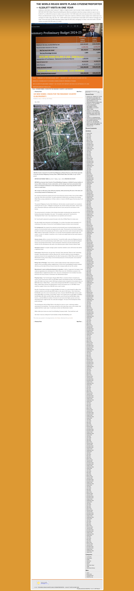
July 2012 (89, 369)
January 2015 (89, 327)
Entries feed (89, 574)
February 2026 (90, 141)
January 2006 (89, 478)
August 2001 (89, 552)
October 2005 (89, 482)
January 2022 (89, 210)
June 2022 (89, 203)
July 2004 (89, 503)
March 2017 (89, 291)
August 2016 (89, 300)
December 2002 (90, 529)
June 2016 (89, 303)
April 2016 (89, 306)
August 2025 (89, 150)
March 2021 (89, 224)
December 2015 (90, 312)
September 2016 (90, 299)
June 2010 (89, 404)
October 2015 (89, 314)
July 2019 (89, 252)
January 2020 (89, 243)
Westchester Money (91, 568)
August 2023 (89, 183)
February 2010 (90, 409)
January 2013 (89, 360)
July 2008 (89, 436)
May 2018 (89, 271)
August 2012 (89, 367)
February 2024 (90, 175)
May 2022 (89, 204)
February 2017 (90, 292)
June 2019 (89, 253)
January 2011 (89, 394)
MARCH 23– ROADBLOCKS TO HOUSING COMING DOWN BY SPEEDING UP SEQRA (54, 81)
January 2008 (89, 444)
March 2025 (89, 157)
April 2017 (89, 289)
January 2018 (89, 277)
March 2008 (89, 441)
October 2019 (89, 247)
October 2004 (89, 499)
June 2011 (89, 387)
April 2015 (89, 323)
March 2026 (89, 140)
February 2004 (90, 510)
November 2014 (90, 330)
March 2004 (89, 508)
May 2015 (89, 321)
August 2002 (89, 535)
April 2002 (89, 541)
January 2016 (89, 310)
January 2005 (89, 495)
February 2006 (90, 476)
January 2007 (89, 461)
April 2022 (89, 205)
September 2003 (90, 517)
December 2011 (90, 379)
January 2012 (89, 377)
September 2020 (90, 232)
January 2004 (89, 511)
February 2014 (90, 342)
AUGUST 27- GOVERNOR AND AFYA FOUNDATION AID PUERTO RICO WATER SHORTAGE (94, 119)
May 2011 (89, 388)
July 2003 (89, 520)
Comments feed (90, 575)
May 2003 (89, 522)
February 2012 (90, 376)
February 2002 (90, 543)
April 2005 (89, 490)
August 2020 (89, 233)
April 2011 (89, 390)
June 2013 (89, 353)
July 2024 (89, 168)
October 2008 (89, 432)
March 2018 (89, 274)
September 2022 (90, 199)
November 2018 (90, 263)
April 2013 (89, 356)
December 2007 (90, 446)
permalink (70, 318)
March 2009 (89, 425)
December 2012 (90, 362)
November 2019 (90, 246)
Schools (88, 562)
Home (34, 78)
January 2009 (89, 427)
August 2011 (89, 384)
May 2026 (89, 137)
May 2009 (89, 422)
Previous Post (38, 91)
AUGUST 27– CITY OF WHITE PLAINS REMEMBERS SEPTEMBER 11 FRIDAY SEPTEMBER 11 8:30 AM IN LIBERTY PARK (93, 106)
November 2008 (90, 430)
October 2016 (89, 298)
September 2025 (90, 148)
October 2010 (89, 398)
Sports (88, 563)
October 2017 (89, 281)
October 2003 (89, 515)
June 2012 (89, 370)
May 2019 (89, 254)
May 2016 (89, 305)
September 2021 (90, 215)
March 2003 (89, 525)
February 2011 (90, 393)
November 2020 (90, 229)
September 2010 (90, 400)
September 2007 (90, 450)
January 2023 (89, 193)
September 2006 (90, 467)
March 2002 (89, 542)
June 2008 (89, 437)
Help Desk (89, 561)
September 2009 (90, 416)
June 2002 (89, 538)
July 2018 (89, 268)
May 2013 (89, 355)
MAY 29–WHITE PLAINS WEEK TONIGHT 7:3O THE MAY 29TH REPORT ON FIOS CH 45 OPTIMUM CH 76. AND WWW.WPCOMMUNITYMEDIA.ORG (61, 85)
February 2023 (90, 192)
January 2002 (89, 545)
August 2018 (89, 267)
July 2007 (89, 453)
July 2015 (89, 319)
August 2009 (89, 418)
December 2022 (90, 194)
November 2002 (90, 531)
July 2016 (89, 302)
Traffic (88, 566)
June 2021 (89, 219)
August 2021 (89, 217)
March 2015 (89, 324)
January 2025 (89, 159)
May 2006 (89, 472)
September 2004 (90, 500)
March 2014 (89, 341)
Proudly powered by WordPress (83, 588)
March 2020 (89, 240)
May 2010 (89, 405)
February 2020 (90, 242)
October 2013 (89, 348)
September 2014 (90, 333)
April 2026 (89, 138)
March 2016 (89, 307)
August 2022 (89, 200)
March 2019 (89, 257)
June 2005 (89, 488)
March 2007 (89, 458)
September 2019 (90, 249)
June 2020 (89, 236)
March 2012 (89, 374)
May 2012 (89, 372)
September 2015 (90, 316)
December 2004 (90, 496)
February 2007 (90, 460)
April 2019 (89, 256)
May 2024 (89, 171)
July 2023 (89, 185)
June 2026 (89, 136)
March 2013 (89, 358)
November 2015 (90, 313)
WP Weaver (97, 588)
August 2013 (89, 351)
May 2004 (89, 506)
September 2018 (90, 266)
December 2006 (90, 462)
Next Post (80, 91)
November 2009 (90, 414)
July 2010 (89, 402)
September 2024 (90, 165)
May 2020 (89, 238)
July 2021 (89, 218)
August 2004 (89, 501)
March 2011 (89, 391)
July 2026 (89, 134)
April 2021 (89, 222)
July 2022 (89, 201)
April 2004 (89, 507)
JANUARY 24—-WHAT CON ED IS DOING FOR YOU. (73, 78)
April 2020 (89, 239)
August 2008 (89, 434)
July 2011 (89, 386)
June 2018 (89, 270)
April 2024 (89, 172)
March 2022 (89, 207)
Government (89, 558)
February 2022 (90, 208)
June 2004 (89, 504)
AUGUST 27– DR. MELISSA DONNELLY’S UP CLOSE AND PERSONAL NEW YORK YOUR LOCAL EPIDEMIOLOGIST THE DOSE (93, 113)
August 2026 (89, 133)
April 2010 (89, 407)
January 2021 (89, 226)
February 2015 (90, 326)
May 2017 (89, 288)
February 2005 (90, 493)
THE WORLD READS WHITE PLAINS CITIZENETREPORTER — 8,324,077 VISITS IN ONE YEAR (58, 587)
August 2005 (89, 485)
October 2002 (89, 532)
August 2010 (89, 401)
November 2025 (90, 145)
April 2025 (89, 155)
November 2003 (90, 514)
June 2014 (89, 337)
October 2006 (89, 465)
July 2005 (89, 486)
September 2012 (90, 366)
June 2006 (89, 471)
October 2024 (89, 164)
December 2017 (90, 278)
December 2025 (90, 144)
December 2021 (90, 211)
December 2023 (90, 178)
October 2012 (89, 365)
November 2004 (90, 497)
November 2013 (90, 347)
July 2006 (89, 469)
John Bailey (49, 98)
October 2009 (89, 415)
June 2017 (89, 286)
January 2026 (89, 143)
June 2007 (89, 454)
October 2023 (89, 180)
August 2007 (89, 451)
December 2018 (90, 261)
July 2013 (89, 352)
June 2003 (89, 521)
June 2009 (89, 421)
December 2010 (90, 395)
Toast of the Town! (90, 565)
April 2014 (89, 340)
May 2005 (89, 489)
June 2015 (89, 320)
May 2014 (89, 338)
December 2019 (90, 245)
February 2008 (90, 443)
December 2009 (90, 412)
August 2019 (89, 250)
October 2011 (89, 381)
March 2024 (89, 173)
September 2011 (90, 383)
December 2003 (90, 513)
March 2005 (89, 492)
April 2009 (89, 423)
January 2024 (89, 176)
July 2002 (89, 536)
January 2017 (89, 293)
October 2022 (89, 197)
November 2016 (90, 296)
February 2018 (90, 275)
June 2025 (89, 152)
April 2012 (89, 373)
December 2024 (90, 161)
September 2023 (90, 182)
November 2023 (90, 179)
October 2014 (89, 331)
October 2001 (89, 549)
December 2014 (90, 328)
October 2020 (89, 231)
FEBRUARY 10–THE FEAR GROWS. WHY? (48, 78)
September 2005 (90, 483)
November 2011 (90, 380)
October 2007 (89, 448)
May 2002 (89, 539)
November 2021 (90, 212)
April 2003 (89, 524)
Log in (88, 572)
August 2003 (89, 518)
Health (88, 559)
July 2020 (89, 235)
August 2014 (89, 334)
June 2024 (89, 169)
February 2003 (90, 527)
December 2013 (90, 345)
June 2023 (89, 186)
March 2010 (89, 408)
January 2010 (89, 411)
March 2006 (89, 475)
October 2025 (89, 147)
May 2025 (89, 154)
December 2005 (90, 479)
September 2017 (90, 282)
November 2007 (90, 447)
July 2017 (89, 285)
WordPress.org (90, 577)
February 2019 (90, 259)
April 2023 (89, 189)
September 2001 (90, 550)
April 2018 (89, 273)
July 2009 (89, 419)
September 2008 (90, 433)
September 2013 (90, 349)
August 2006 (89, 468)
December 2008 (90, 429)
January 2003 (89, 528)
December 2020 (90, 228)
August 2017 (89, 284)
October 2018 (89, 264)
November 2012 (90, 363)
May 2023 (89, 187)
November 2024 (90, 162)
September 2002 (90, 534)
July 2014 (89, 335)
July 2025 (89, 151)
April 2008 (89, 440)
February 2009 (90, 426)
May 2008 (89, 439)
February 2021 (90, 225)
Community (89, 556)
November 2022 (90, 196)
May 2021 (89, 221)
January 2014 (89, 344)
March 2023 (89, 190)
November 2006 (90, 464)
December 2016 (90, 295)
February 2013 (90, 359)
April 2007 (89, 457)
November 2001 (90, 548)
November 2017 (90, 279)
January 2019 (89, 260)
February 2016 (90, 309)
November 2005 (90, 481)
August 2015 (89, 317)
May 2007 (89, 455)
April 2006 (89, 474)
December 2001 (90, 546)
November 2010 (90, 397)
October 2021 (89, 214)
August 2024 (89, 166)
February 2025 (90, 158)
